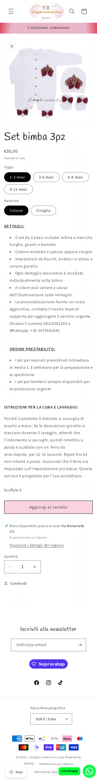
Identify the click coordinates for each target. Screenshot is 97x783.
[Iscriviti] (80, 645)
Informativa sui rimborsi (56, 764)
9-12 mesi (18, 189)
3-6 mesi (46, 177)
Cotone (16, 210)
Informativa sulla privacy (51, 772)
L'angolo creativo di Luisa (46, 757)
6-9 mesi (75, 177)
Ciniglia (43, 210)
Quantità (11, 556)
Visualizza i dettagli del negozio (37, 545)
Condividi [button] (18, 583)
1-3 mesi (17, 177)
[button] (11, 11)
